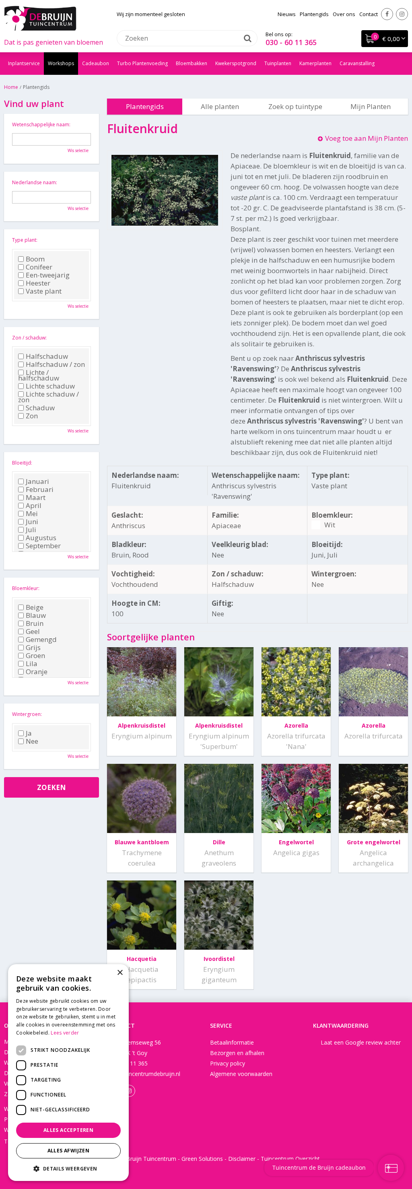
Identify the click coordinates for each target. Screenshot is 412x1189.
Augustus (41, 538)
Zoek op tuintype (295, 106)
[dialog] (68, 1072)
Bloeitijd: (22, 462)
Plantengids (145, 106)
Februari (40, 489)
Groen (35, 655)
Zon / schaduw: (29, 337)
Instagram (402, 14)
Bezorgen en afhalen (237, 1053)
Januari (37, 481)
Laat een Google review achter (361, 1042)
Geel (33, 631)
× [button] (120, 973)
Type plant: (24, 240)
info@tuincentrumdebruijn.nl (143, 1074)
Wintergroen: (27, 714)
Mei (32, 513)
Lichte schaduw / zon (48, 397)
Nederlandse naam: (34, 182)
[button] (68, 1168)
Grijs (33, 647)
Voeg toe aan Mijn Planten (366, 138)
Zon (32, 416)
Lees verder (65, 1032)
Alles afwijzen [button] (68, 1150)
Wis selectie (78, 150)
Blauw (36, 615)
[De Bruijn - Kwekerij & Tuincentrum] (40, 18)
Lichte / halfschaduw (38, 375)
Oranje (36, 672)
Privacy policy (227, 1063)
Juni (32, 522)
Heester (38, 283)
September (43, 546)
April (33, 505)
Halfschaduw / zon (55, 364)
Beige (34, 607)
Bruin (34, 623)
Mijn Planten (370, 106)
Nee (32, 741)
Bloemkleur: (25, 588)
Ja (29, 733)
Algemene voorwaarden (241, 1074)
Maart (35, 497)
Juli (31, 530)
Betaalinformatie (232, 1042)
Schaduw (40, 408)
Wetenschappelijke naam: (41, 124)
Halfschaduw (47, 356)
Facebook (387, 14)
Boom (35, 259)
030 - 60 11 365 (291, 42)
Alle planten (220, 106)
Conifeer (39, 267)
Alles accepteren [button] (68, 1130)
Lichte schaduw (50, 386)
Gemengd (41, 639)
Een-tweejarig (48, 275)
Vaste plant (44, 291)
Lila (31, 663)
